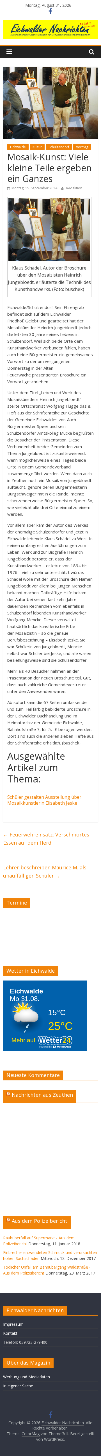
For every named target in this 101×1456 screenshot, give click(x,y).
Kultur (37, 147)
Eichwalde (18, 147)
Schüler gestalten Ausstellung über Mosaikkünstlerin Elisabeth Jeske (44, 800)
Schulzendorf (59, 147)
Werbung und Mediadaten (26, 1376)
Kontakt (10, 1333)
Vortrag (82, 147)
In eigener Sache (18, 1385)
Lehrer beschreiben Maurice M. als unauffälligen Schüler (44, 871)
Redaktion (74, 188)
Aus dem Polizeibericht (39, 1220)
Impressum (13, 1324)
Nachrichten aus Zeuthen (42, 1094)
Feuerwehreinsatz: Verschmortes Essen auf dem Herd (46, 838)
